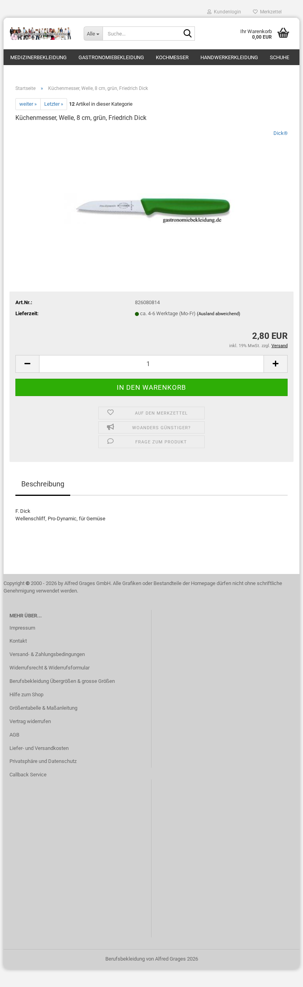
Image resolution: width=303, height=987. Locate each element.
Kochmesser (172, 57)
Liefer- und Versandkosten (39, 748)
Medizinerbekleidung (38, 57)
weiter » (28, 104)
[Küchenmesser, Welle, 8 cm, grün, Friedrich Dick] (151, 188)
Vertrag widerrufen (30, 721)
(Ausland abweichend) (218, 313)
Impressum (22, 628)
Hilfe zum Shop (26, 694)
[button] (27, 364)
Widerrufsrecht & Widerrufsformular (49, 668)
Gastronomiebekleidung (111, 57)
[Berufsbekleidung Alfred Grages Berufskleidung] (40, 33)
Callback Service (28, 775)
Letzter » (53, 104)
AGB (14, 735)
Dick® (280, 133)
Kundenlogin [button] (226, 12)
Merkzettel (270, 12)
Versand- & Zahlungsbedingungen (47, 654)
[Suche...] (187, 34)
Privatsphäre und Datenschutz (43, 761)
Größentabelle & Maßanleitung (43, 708)
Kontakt (18, 641)
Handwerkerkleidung (229, 57)
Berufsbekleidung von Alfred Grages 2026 (151, 959)
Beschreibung (42, 484)
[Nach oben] (281, 975)
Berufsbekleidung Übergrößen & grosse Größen (62, 681)
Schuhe (279, 57)
